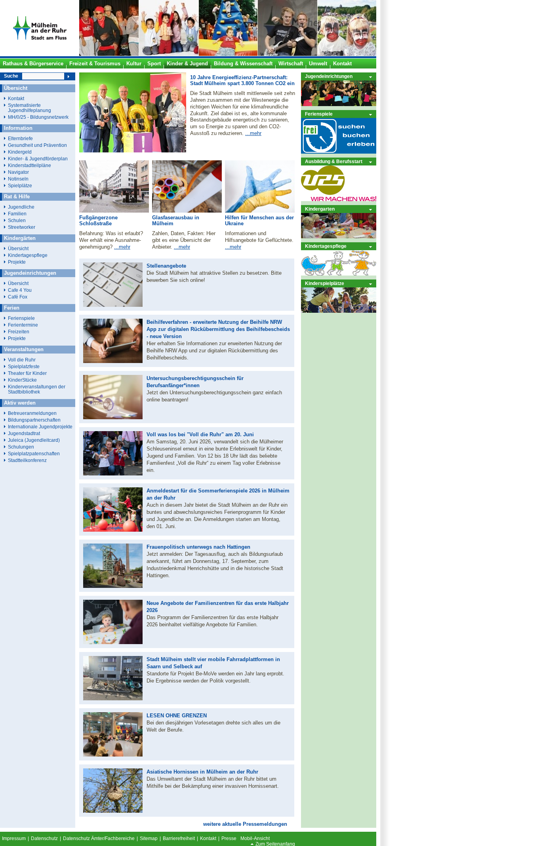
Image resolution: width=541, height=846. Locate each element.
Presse (228, 838)
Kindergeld (20, 151)
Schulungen (21, 446)
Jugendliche (21, 206)
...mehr (253, 133)
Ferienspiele (319, 113)
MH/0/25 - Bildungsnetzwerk (38, 117)
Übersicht (18, 248)
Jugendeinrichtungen (328, 76)
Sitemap (149, 838)
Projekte (17, 261)
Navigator (18, 172)
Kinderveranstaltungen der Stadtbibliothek (36, 389)
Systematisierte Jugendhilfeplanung (29, 108)
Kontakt (16, 98)
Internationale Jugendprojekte (40, 426)
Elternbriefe (20, 138)
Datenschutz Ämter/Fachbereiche (99, 838)
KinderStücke (22, 379)
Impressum (14, 838)
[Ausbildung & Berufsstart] (338, 199)
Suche (11, 76)
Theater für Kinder (27, 373)
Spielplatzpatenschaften (34, 453)
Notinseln (18, 178)
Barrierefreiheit (179, 838)
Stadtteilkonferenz (27, 460)
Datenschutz (44, 838)
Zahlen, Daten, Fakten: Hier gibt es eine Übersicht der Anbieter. (183, 240)
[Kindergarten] (338, 237)
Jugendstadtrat (24, 433)
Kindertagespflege (326, 246)
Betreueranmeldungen (32, 413)
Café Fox (17, 296)
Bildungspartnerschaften (34, 419)
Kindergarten (320, 208)
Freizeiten (18, 331)
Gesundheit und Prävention (37, 145)
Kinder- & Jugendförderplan (38, 158)
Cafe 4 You (20, 290)
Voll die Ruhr (22, 359)
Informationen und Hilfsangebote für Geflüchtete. (259, 236)
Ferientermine (23, 324)
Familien (17, 213)
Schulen (17, 220)
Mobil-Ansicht (255, 838)
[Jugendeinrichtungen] (338, 104)
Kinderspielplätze (324, 283)
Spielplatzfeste (24, 366)
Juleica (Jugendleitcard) (34, 440)
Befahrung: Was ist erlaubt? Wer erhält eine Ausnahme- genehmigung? (111, 240)
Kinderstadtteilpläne (29, 165)
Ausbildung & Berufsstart (333, 161)
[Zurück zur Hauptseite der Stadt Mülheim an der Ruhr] (39, 54)
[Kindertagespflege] (338, 274)
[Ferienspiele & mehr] (338, 152)
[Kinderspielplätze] (338, 311)
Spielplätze (20, 185)
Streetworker (21, 227)
